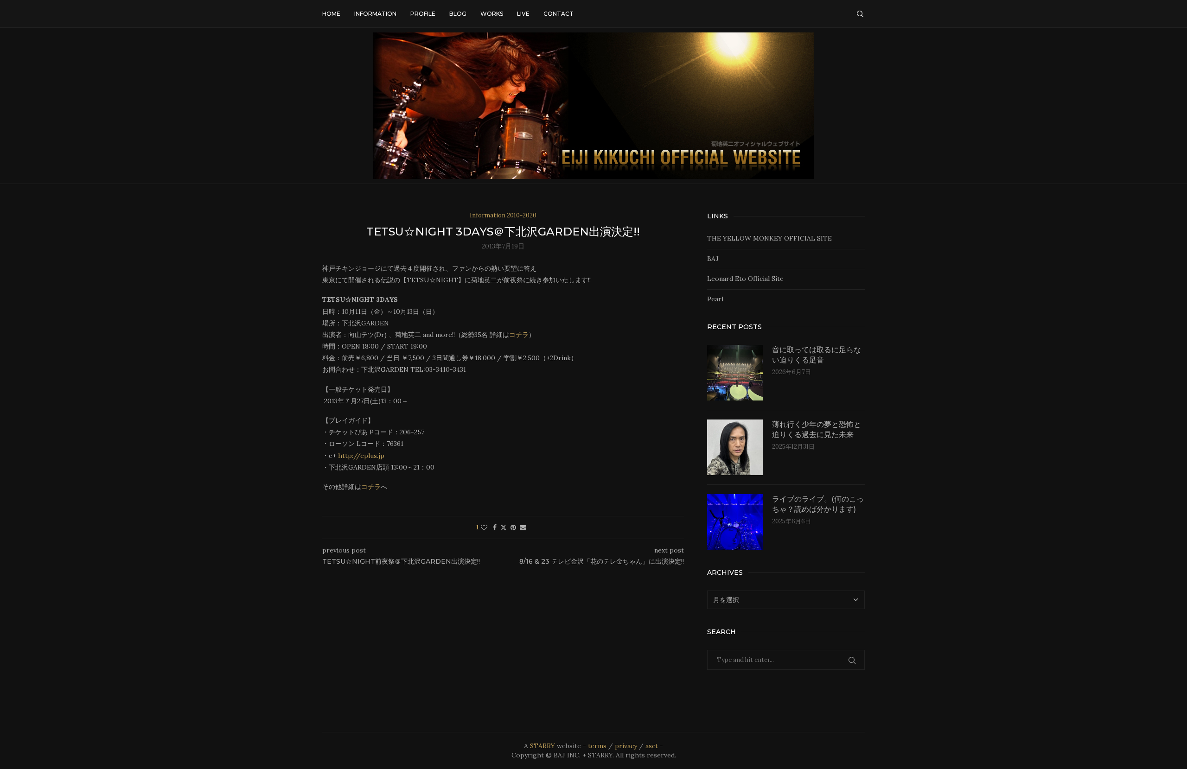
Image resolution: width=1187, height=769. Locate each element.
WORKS (491, 13)
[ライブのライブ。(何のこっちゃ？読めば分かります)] (735, 522)
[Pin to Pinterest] (513, 527)
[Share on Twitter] (503, 527)
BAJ (713, 258)
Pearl (715, 299)
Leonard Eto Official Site (745, 278)
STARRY (542, 746)
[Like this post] (484, 527)
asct (651, 746)
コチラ (519, 334)
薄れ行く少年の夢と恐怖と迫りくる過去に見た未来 (816, 429)
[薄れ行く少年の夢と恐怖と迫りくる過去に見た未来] (735, 447)
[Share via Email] (523, 527)
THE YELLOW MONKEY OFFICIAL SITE (769, 238)
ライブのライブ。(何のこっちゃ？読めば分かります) (818, 504)
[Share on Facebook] (495, 527)
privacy (626, 746)
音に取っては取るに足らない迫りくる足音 (816, 354)
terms (597, 746)
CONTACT (558, 13)
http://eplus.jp (361, 455)
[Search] (860, 13)
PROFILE (422, 13)
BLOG (457, 13)
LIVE (523, 13)
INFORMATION (375, 13)
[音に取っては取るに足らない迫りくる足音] (735, 372)
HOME (331, 13)
